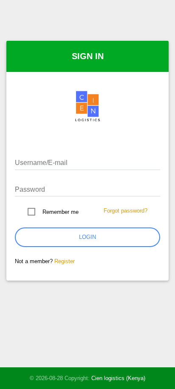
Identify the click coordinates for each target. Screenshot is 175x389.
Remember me (60, 212)
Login (87, 237)
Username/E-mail (41, 162)
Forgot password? (125, 210)
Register (64, 261)
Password (30, 189)
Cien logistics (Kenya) (118, 378)
